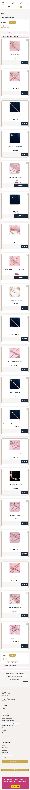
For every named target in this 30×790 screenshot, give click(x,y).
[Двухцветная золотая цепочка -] (15, 568)
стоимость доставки (22, 675)
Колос (3, 13)
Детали (24, 62)
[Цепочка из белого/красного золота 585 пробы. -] (15, 445)
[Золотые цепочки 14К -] (15, 46)
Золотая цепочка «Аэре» (14, 638)
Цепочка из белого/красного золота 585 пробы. (15, 453)
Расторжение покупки (15, 761)
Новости (4, 757)
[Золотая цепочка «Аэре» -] (15, 629)
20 (12, 29)
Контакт (12, 700)
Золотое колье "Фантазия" (15, 85)
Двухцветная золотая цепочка (15, 576)
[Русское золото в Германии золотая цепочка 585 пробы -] (15, 414)
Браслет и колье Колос (15, 392)
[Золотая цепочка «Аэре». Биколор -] (15, 230)
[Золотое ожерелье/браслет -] (15, 168)
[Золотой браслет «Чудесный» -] (15, 476)
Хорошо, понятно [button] (15, 786)
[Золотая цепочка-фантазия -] (15, 507)
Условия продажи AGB (7, 725)
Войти (3, 745)
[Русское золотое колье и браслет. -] (15, 322)
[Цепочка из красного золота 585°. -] (15, 138)
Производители (5, 732)
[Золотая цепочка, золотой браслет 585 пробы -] (15, 261)
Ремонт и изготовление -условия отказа (11, 723)
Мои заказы (5, 747)
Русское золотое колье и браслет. (15, 330)
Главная (3, 11)
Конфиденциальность (7, 718)
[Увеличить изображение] (27, 40)
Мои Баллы (4, 750)
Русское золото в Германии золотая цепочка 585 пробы (15, 423)
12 (8, 29)
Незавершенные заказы (7, 755)
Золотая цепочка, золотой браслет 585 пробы (15, 269)
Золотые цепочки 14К (15, 54)
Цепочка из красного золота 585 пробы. (15, 208)
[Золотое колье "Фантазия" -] (15, 76)
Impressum (7, 700)
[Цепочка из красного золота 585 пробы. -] (15, 199)
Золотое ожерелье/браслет (15, 177)
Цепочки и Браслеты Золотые (21, 11)
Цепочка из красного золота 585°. (15, 146)
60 (16, 29)
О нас (3, 710)
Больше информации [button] (9, 783)
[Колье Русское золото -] (15, 107)
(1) (20, 182)
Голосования (5, 713)
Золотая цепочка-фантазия (15, 515)
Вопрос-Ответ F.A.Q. (7, 752)
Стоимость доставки (6, 727)
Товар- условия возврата (8, 720)
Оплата (4, 730)
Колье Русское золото (15, 115)
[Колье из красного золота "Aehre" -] (15, 353)
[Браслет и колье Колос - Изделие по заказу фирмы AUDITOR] (15, 384)
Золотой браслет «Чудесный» (15, 484)
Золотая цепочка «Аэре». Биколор (15, 238)
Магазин (8, 11)
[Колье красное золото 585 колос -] (15, 291)
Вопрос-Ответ (5, 715)
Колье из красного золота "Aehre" (15, 361)
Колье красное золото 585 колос (15, 300)
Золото (12, 11)
